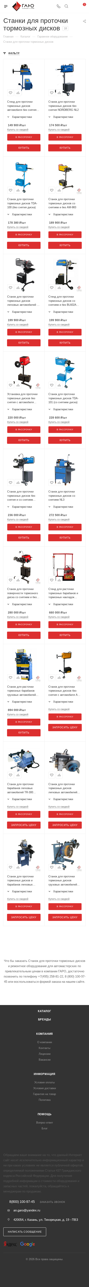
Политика (45, 1099)
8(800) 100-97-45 (22, 1201)
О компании (44, 1042)
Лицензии (45, 1053)
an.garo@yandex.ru (26, 1210)
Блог (45, 1128)
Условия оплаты (44, 1082)
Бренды (44, 1019)
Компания (44, 1033)
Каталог (44, 1011)
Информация (44, 1074)
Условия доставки (44, 1088)
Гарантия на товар (44, 1094)
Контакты (44, 1048)
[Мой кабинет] (74, 6)
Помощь (45, 1114)
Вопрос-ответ (44, 1122)
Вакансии (45, 1059)
